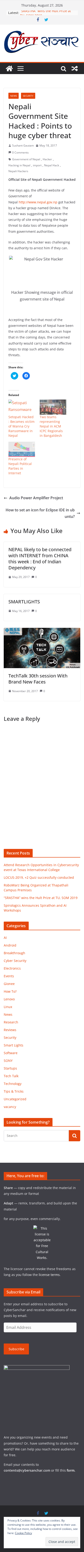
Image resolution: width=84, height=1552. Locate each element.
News (13, 95)
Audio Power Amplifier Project (36, 497)
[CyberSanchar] (9, 68)
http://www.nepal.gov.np (38, 202)
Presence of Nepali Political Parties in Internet (20, 466)
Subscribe (16, 1349)
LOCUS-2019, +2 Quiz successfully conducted (39, 877)
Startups (10, 1068)
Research (11, 1022)
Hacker (47, 159)
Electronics (12, 968)
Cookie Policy (23, 1533)
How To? (10, 991)
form (70, 1470)
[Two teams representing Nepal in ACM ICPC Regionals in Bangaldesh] (53, 407)
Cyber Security (15, 960)
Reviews (10, 1030)
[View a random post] (74, 68)
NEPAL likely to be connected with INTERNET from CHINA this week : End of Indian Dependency (39, 558)
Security (28, 95)
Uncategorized (15, 1099)
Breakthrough (14, 953)
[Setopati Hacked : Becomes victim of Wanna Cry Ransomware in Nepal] (21, 407)
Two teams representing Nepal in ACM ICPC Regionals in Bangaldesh (51, 426)
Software (11, 1053)
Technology (12, 1083)
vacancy (10, 1106)
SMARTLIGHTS (24, 601)
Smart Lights (13, 1045)
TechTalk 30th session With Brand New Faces (37, 679)
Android (10, 945)
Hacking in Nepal (19, 165)
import (37, 165)
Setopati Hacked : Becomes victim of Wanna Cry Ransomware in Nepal (21, 426)
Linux (8, 1007)
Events (9, 976)
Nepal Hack (51, 165)
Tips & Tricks (14, 1091)
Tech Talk (11, 1076)
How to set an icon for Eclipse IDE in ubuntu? (40, 513)
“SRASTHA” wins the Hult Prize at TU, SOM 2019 (40, 898)
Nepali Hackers (18, 171)
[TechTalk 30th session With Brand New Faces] (42, 631)
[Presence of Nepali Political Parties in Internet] (21, 449)
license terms (49, 1274)
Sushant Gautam (23, 145)
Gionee (9, 983)
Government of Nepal (26, 159)
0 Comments (20, 152)
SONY (8, 1060)
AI (5, 937)
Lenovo (9, 999)
